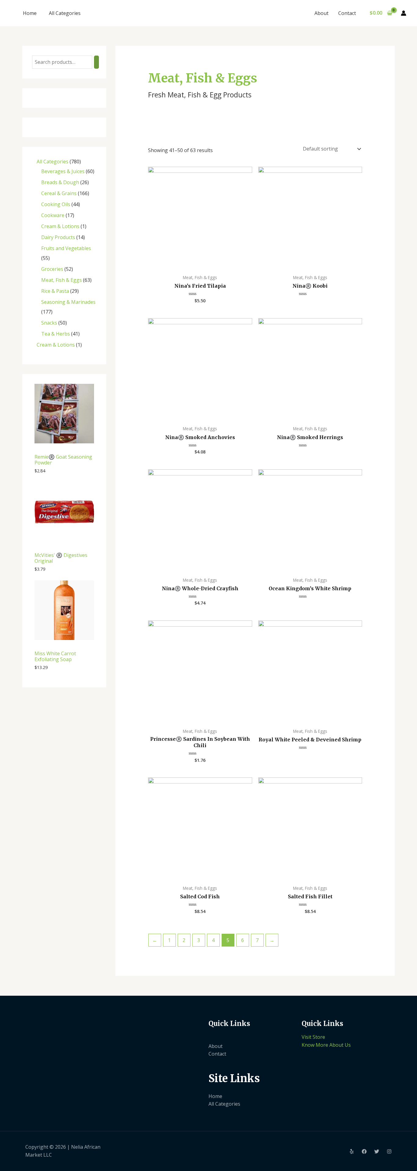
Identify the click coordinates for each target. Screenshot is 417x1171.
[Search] (96, 62)
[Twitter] (376, 1151)
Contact (347, 13)
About (321, 13)
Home (30, 13)
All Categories (65, 13)
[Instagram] (389, 1151)
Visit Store (313, 1037)
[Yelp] (351, 1151)
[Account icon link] (403, 13)
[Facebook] (364, 1151)
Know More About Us (326, 1045)
